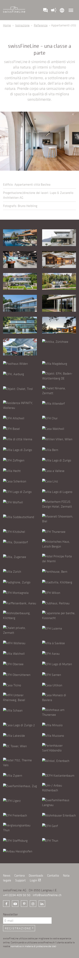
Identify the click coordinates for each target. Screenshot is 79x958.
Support (20, 880)
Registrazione (19, 928)
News (6, 875)
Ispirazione (22, 25)
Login (35, 880)
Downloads (36, 875)
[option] (39, 141)
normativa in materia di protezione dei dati (33, 946)
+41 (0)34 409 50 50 (16, 895)
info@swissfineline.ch (47, 895)
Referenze (41, 25)
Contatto (53, 875)
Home (7, 25)
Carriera (19, 875)
